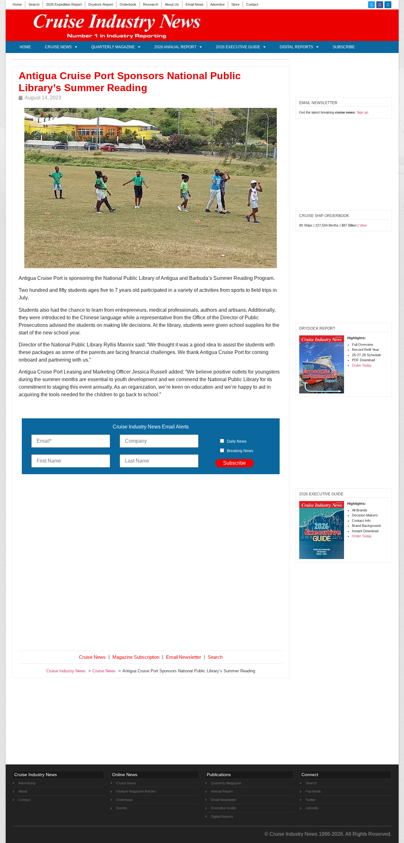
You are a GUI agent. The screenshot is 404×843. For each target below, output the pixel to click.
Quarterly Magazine (113, 47)
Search (33, 4)
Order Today (361, 365)
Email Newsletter (183, 657)
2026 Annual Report (175, 47)
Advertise (217, 4)
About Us (172, 4)
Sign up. (363, 112)
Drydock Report (100, 4)
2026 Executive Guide (238, 47)
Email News (195, 4)
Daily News (237, 441)
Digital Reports (296, 47)
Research (150, 4)
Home (17, 4)
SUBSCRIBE (344, 47)
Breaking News (240, 451)
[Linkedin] (387, 4)
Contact (252, 4)
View (363, 225)
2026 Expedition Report (64, 4)
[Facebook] (379, 4)
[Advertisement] (151, 563)
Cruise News (58, 47)
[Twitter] (371, 4)
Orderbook (128, 4)
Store (235, 4)
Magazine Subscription (135, 657)
